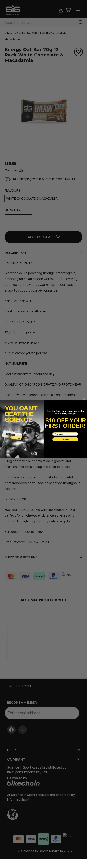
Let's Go (65, 439)
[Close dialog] (84, 400)
